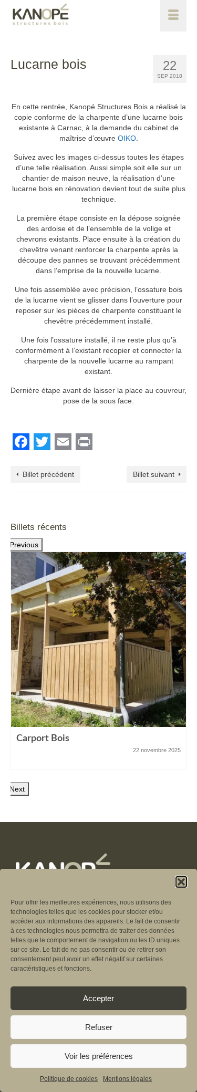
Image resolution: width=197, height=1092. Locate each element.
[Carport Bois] (98, 639)
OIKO (127, 138)
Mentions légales (127, 1079)
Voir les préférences (99, 1056)
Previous (23, 544)
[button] (181, 882)
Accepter (98, 998)
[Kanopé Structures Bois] (75, 16)
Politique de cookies (69, 1079)
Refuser (98, 1027)
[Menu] (173, 16)
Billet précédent (48, 474)
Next (17, 789)
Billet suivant (153, 474)
